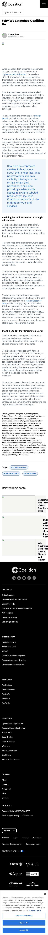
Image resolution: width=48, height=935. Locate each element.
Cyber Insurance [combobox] (12, 12)
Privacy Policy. (35, 910)
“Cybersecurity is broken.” (14, 74)
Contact (6, 806)
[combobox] (10, 830)
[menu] (44, 4)
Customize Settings (23, 915)
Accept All (23, 930)
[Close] (45, 894)
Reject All (24, 923)
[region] (24, 912)
